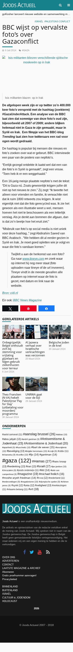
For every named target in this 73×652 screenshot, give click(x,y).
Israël (39, 21)
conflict (22, 455)
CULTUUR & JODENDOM (16, 597)
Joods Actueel (10, 521)
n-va (43, 478)
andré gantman (31, 439)
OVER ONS (8, 557)
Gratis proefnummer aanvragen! (19, 575)
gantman (49, 454)
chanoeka (9, 455)
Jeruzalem (9, 470)
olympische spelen (50, 482)
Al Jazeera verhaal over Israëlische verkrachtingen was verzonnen (35, 348)
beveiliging (16, 451)
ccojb (53, 451)
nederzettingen (11, 482)
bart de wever (44, 447)
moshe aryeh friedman (20, 477)
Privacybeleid (9, 579)
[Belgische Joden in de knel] (60, 332)
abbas (62, 434)
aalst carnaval (13, 434)
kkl (45, 470)
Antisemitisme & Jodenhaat (47, 443)
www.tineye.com (33, 258)
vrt (34, 489)
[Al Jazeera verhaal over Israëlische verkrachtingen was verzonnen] (36, 332)
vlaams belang (18, 489)
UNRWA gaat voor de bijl (33, 396)
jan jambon (59, 466)
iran (31, 466)
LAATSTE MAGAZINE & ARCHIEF (21, 568)
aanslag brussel (40, 434)
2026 (36, 608)
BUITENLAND (10, 590)
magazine (28, 474)
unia (29, 485)
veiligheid (43, 485)
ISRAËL (6, 593)
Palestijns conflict (57, 21)
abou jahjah (12, 439)
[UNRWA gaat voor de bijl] (36, 384)
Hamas (42, 461)
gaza (26, 50)
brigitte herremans (36, 451)
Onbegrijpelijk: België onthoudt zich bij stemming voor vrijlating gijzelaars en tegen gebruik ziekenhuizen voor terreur (12, 355)
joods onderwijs (28, 470)
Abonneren (8, 571)
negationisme (30, 482)
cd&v (64, 451)
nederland (57, 478)
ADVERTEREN (10, 560)
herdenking (16, 466)
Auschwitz (24, 447)
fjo (34, 454)
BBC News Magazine (27, 300)
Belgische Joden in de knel (59, 343)
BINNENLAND (10, 586)
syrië (18, 485)
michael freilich (52, 474)
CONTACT (8, 564)
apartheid (9, 447)
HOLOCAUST (9, 601)
